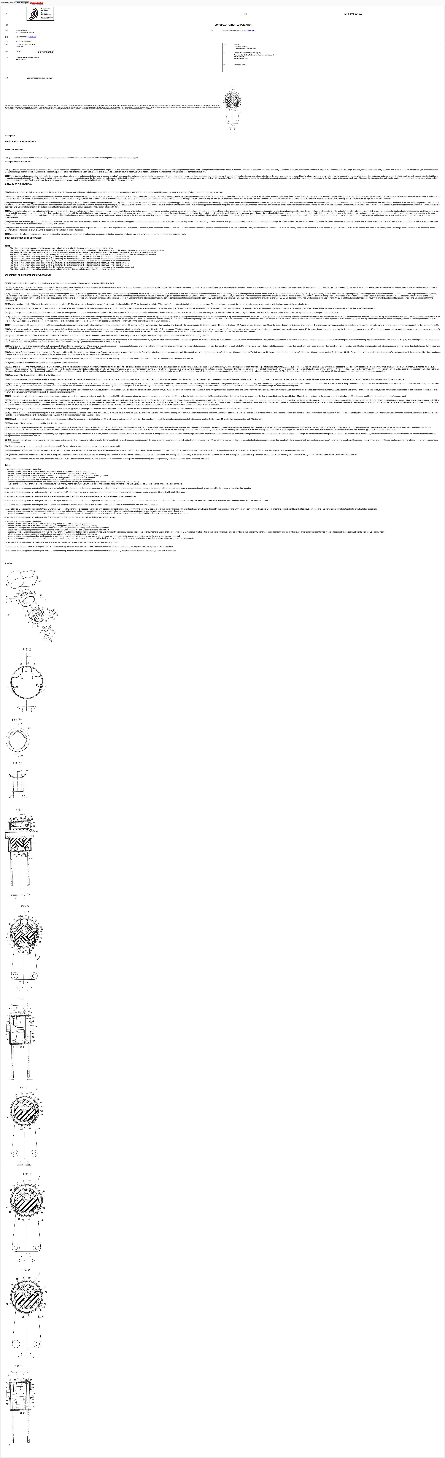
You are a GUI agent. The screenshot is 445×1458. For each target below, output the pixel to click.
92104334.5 (32, 37)
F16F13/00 (251, 30)
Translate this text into (8, 3)
